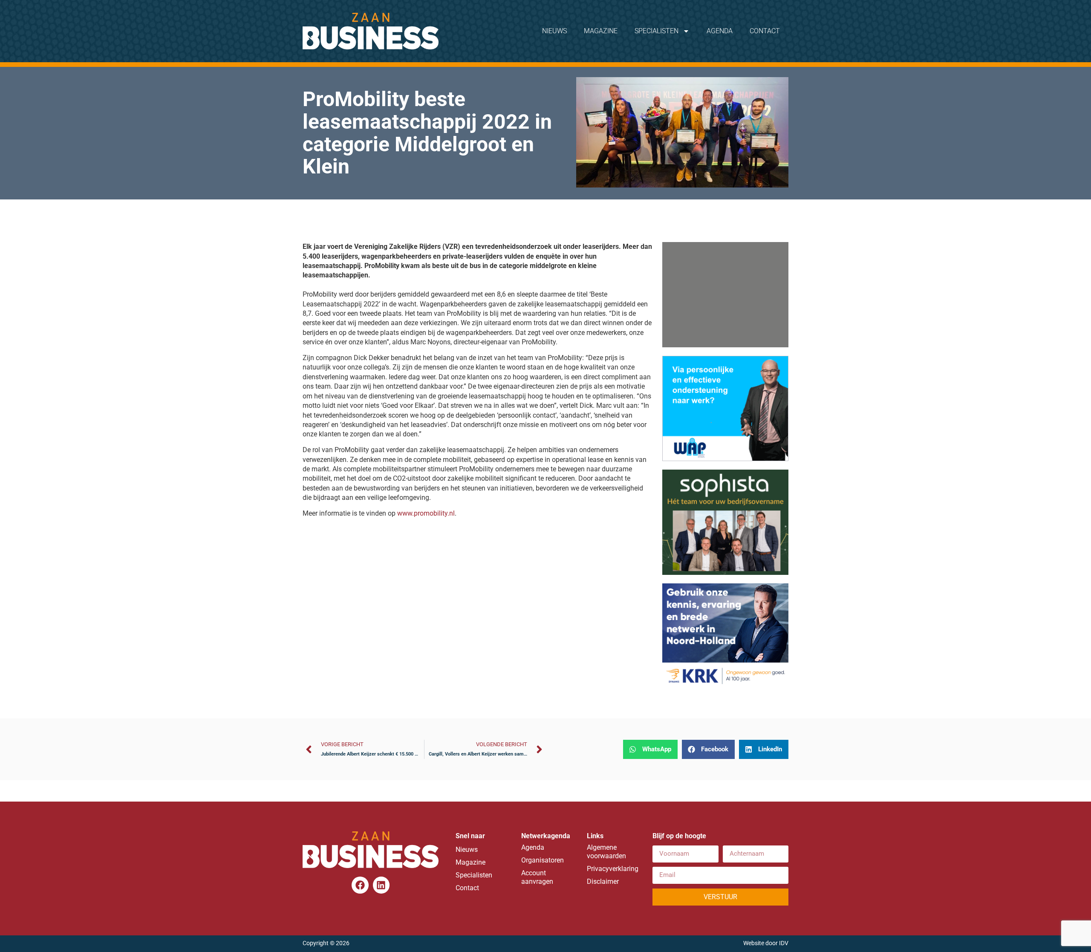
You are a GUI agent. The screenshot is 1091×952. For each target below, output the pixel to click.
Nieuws (554, 31)
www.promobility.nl (426, 513)
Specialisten (656, 31)
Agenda (720, 31)
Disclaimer (603, 881)
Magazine (601, 31)
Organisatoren (542, 860)
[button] (650, 749)
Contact (765, 31)
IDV (783, 943)
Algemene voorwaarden (606, 851)
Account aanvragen (537, 877)
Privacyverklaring (611, 869)
